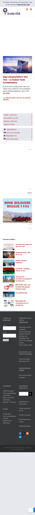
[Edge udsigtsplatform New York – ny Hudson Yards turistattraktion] (17, 64)
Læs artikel (6, 93)
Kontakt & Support (25, 415)
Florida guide (7, 414)
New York (22, 98)
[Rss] (27, 433)
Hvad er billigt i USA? (25, 345)
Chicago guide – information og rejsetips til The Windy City (24, 279)
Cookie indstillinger (25, 426)
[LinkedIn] (20, 437)
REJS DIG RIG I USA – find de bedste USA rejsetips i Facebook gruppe (23, 287)
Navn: (4, 325)
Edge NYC (8, 98)
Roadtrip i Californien (9, 402)
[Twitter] (24, 433)
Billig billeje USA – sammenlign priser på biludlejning (22, 303)
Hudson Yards (15, 98)
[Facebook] (20, 433)
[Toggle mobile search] (27, 9)
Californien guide (8, 391)
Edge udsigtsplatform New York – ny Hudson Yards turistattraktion (15, 79)
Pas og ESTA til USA (21, 293)
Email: (5, 332)
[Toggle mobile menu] (31, 9)
